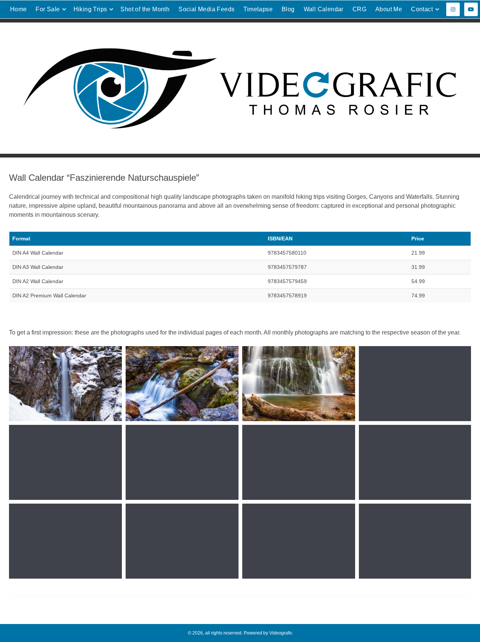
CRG (359, 9)
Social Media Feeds (206, 9)
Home (18, 9)
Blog (288, 9)
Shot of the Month (145, 9)
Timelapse (258, 9)
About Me (388, 9)
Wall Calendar (324, 9)
